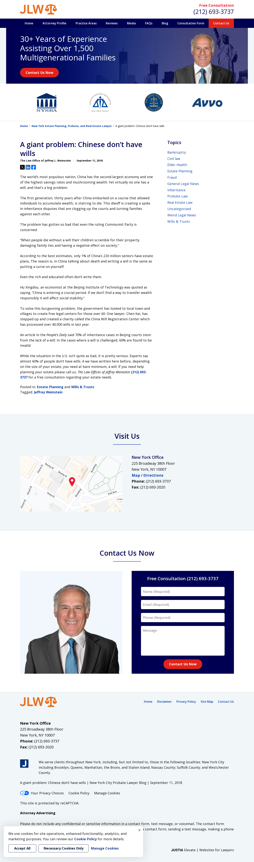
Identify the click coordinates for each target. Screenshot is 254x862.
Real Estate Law (179, 202)
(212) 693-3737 (214, 12)
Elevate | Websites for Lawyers (202, 850)
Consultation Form (190, 23)
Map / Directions (147, 475)
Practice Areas (86, 23)
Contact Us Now (39, 72)
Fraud (172, 177)
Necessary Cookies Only (63, 848)
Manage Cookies (107, 793)
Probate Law (177, 196)
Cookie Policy (78, 793)
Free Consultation (216, 5)
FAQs (148, 23)
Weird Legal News (181, 215)
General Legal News (183, 183)
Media (131, 23)
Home (29, 23)
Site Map (207, 702)
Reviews (112, 23)
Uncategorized (179, 209)
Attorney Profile (54, 23)
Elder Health (177, 164)
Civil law (173, 158)
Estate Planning (50, 387)
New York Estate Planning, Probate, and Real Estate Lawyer (72, 126)
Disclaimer (164, 702)
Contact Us (221, 23)
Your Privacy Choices (47, 793)
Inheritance (176, 190)
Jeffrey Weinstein (48, 392)
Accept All (22, 848)
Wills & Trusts (82, 387)
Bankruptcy (176, 152)
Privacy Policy (186, 702)
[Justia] (24, 763)
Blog (165, 23)
